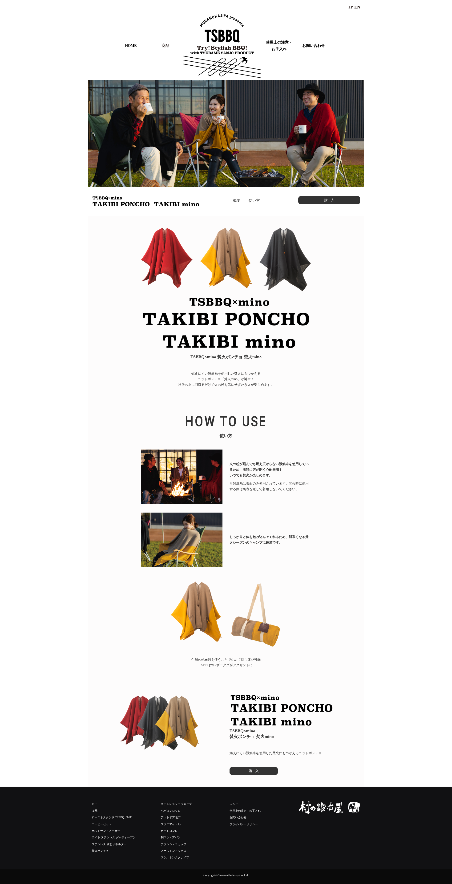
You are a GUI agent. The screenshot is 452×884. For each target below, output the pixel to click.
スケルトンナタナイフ (175, 857)
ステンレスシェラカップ (176, 804)
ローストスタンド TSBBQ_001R (112, 817)
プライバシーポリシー (244, 824)
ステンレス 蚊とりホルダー (109, 844)
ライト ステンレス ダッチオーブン (114, 837)
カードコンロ (169, 830)
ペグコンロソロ (171, 810)
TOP (94, 804)
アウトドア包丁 (171, 817)
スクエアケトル (171, 824)
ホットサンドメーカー (106, 830)
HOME (131, 46)
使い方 (254, 201)
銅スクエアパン (171, 837)
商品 (165, 46)
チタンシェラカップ (173, 844)
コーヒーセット (102, 824)
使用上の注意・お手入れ (279, 45)
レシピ (234, 804)
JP (350, 7)
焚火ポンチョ (100, 850)
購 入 (329, 200)
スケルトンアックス (173, 850)
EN (357, 7)
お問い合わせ (313, 46)
